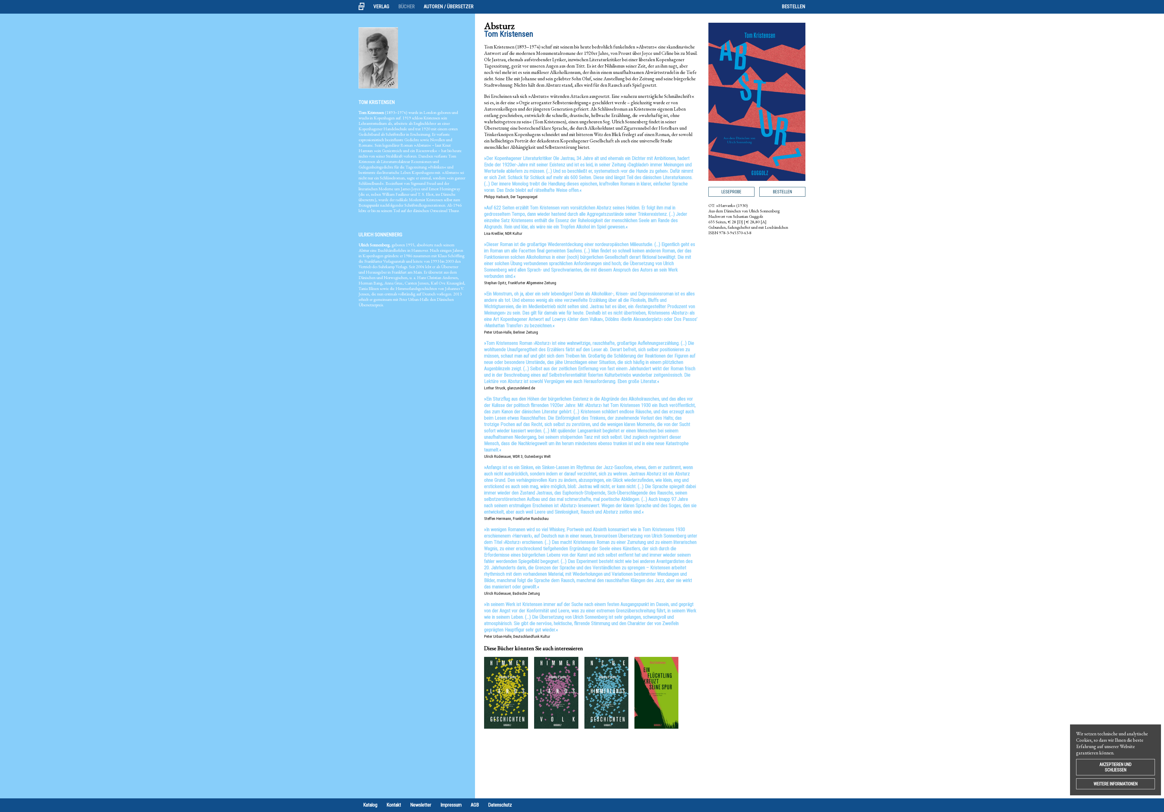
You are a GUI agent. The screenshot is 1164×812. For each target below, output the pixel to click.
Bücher (406, 6)
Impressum (451, 805)
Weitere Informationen (1116, 783)
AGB (475, 805)
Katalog (370, 805)
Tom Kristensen (377, 102)
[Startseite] (364, 7)
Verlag (381, 6)
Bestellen (793, 6)
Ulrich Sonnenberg (380, 235)
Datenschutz (500, 805)
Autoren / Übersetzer (448, 6)
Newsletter (420, 805)
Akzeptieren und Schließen (1115, 767)
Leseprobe (731, 191)
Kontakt (393, 805)
